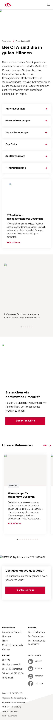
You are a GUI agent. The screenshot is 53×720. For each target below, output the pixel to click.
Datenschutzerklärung (10, 711)
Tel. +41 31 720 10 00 (13, 673)
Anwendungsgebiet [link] (23, 41)
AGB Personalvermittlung (11, 707)
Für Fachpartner (36, 636)
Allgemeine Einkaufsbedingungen (14, 702)
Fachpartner (6, 41)
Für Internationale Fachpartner (36, 642)
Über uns (6, 636)
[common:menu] (48, 5)
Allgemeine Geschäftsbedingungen (14, 698)
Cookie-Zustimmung (9, 716)
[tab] (21, 326)
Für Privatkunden (36, 632)
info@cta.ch (8, 677)
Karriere (6, 649)
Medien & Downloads (12, 645)
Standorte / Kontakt (11, 632)
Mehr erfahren (13, 242)
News (5, 640)
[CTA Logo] (8, 4)
